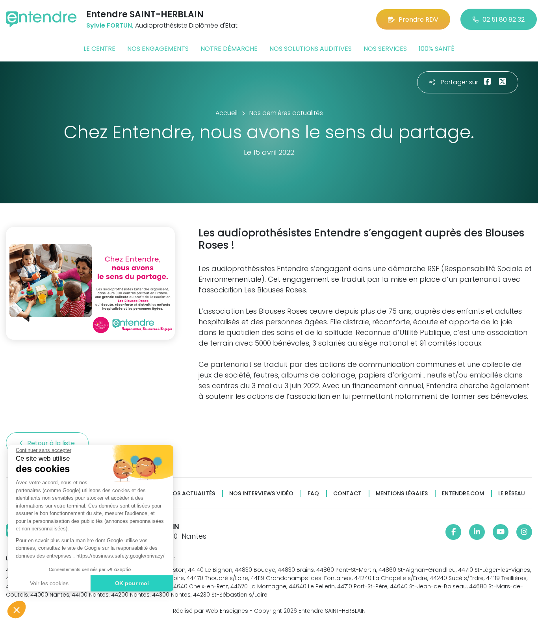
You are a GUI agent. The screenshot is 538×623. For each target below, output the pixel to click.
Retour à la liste (51, 443)
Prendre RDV (418, 19)
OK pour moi (132, 583)
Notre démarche (229, 48)
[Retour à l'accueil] (41, 19)
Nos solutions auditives (310, 48)
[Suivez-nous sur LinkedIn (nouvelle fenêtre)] (477, 532)
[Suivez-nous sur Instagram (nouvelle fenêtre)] (524, 532)
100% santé (437, 48)
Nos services (385, 48)
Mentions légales (402, 493)
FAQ (313, 493)
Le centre (99, 48)
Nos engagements (158, 48)
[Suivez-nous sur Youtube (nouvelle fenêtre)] (500, 532)
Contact (347, 493)
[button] (16, 609)
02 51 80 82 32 (503, 19)
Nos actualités (192, 493)
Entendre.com (463, 493)
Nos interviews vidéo (261, 493)
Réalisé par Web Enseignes (210, 611)
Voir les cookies (49, 583)
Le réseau (511, 493)
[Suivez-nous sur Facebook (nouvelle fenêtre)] (453, 532)
